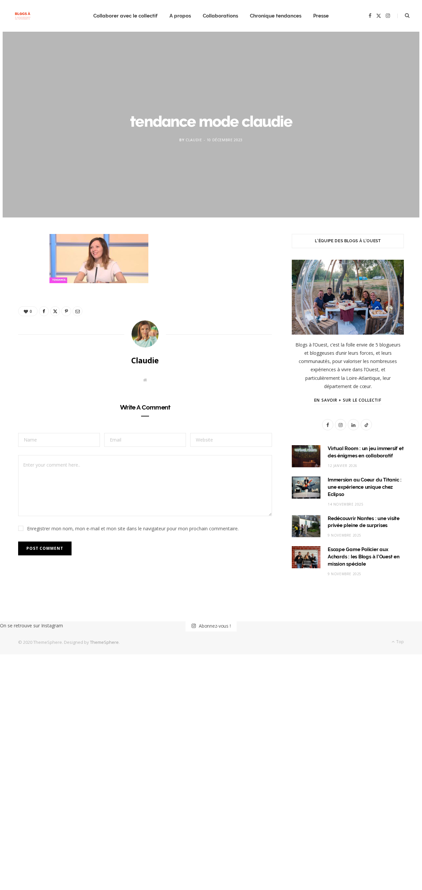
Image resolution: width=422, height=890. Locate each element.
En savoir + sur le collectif (347, 400)
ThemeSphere (104, 642)
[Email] (26, 311)
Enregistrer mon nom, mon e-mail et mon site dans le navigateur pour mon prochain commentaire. (133, 528)
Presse (321, 16)
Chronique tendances (275, 16)
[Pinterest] (26, 294)
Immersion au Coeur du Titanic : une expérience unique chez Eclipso (365, 487)
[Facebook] (26, 260)
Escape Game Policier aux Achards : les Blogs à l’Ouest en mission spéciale (364, 556)
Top (399, 641)
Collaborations (220, 16)
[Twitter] (26, 277)
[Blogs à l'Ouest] (23, 16)
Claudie (194, 139)
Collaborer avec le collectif (125, 16)
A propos (180, 16)
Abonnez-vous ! (213, 626)
